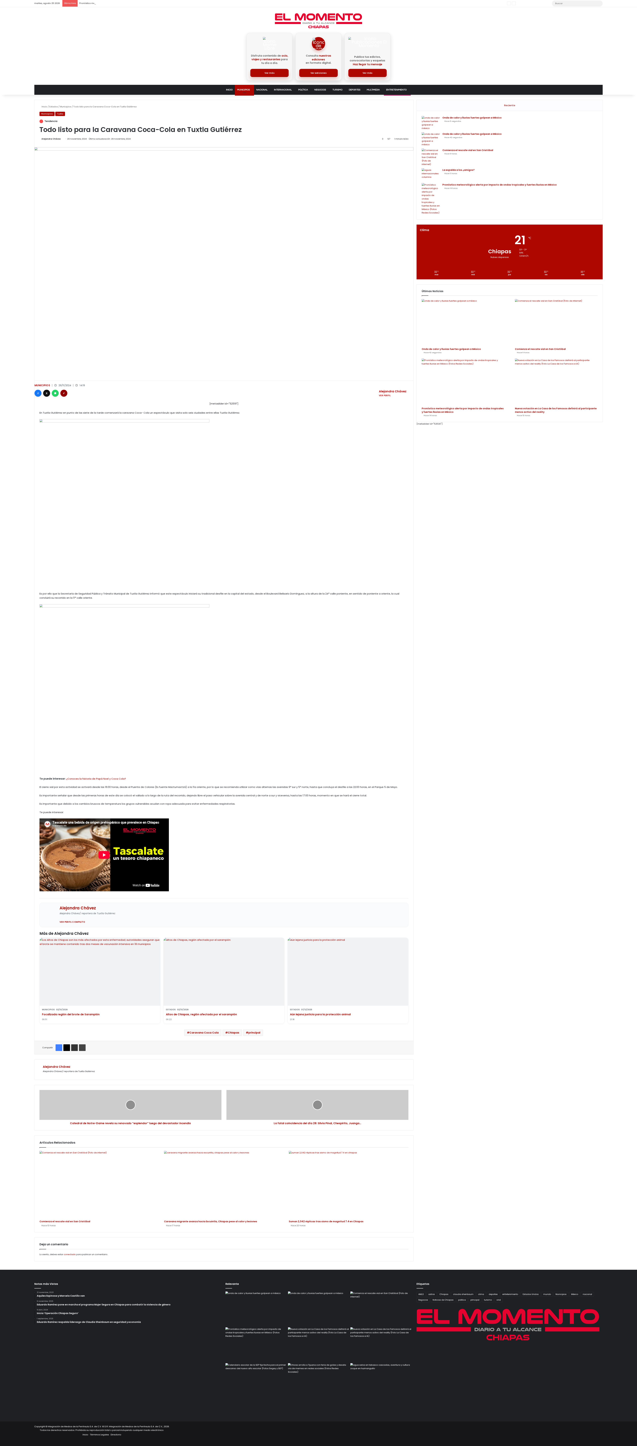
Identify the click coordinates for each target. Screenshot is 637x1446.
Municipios (243, 90)
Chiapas (233, 1033)
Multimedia (373, 90)
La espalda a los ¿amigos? (458, 170)
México (574, 1294)
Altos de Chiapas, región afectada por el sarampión (201, 1014)
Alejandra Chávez (51, 138)
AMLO (421, 1294)
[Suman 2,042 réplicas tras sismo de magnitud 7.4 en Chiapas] (348, 1184)
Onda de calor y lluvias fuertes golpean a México (472, 117)
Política (303, 90)
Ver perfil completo (72, 922)
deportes (493, 1294)
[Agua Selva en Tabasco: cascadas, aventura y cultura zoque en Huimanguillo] (381, 1380)
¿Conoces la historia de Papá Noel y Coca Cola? (96, 778)
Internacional (283, 90)
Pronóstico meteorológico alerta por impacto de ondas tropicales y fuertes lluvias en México (499, 184)
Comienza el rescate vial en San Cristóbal (64, 1221)
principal (254, 1033)
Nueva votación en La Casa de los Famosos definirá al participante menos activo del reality (128, 3)
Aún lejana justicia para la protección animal (320, 1014)
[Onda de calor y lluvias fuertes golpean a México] (431, 123)
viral (498, 1299)
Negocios (320, 90)
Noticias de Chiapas (443, 1299)
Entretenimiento (396, 90)
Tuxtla (60, 113)
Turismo (337, 90)
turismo (488, 1299)
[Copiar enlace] (63, 393)
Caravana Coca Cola (204, 1033)
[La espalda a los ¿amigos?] (431, 174)
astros (431, 1294)
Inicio (229, 90)
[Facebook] (38, 393)
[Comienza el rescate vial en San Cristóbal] (99, 1184)
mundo (547, 1294)
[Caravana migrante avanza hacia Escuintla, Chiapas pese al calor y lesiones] (224, 1184)
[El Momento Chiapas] (318, 20)
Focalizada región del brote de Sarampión (71, 1014)
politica (462, 1299)
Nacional (262, 90)
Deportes (354, 90)
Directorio (116, 1434)
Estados (53, 106)
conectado (70, 1254)
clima (481, 1294)
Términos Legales (99, 1434)
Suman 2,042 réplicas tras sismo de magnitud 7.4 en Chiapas (326, 1221)
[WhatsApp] (55, 393)
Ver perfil (385, 395)
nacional (587, 1294)
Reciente (509, 105)
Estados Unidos (531, 1294)
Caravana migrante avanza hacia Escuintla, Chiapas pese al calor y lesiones (210, 1221)
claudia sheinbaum (463, 1294)
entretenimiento (510, 1294)
